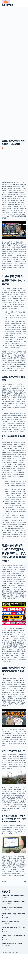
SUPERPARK (7, 5)
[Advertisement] (14, 71)
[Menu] (25, 3)
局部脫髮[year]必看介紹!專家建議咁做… (12, 907)
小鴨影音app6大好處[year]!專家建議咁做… (13, 895)
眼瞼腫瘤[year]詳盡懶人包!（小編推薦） (13, 943)
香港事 (21, 148)
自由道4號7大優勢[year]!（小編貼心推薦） (13, 901)
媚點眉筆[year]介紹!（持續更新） (11, 921)
